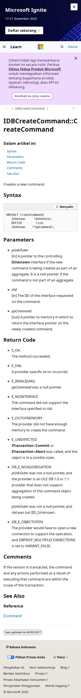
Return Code (16, 162)
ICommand (12, 615)
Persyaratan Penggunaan (21, 686)
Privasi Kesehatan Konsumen (24, 680)
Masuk (73, 47)
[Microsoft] (40, 47)
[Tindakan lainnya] (74, 108)
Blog (63, 667)
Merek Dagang (56, 686)
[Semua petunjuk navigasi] (7, 108)
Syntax (11, 151)
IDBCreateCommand (30, 108)
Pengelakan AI (13, 667)
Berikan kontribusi (16, 673)
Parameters (15, 157)
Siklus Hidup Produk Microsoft (35, 69)
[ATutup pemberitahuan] (74, 6)
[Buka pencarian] (62, 47)
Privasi (40, 673)
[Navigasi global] (4, 47)
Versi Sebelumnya (42, 667)
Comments (14, 168)
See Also (13, 174)
